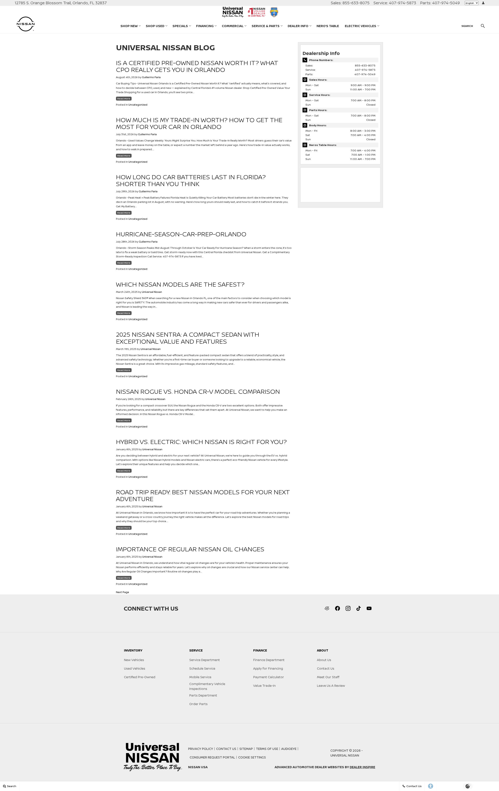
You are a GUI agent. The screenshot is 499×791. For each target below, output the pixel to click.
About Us (324, 660)
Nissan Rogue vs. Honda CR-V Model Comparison (198, 391)
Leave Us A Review (331, 685)
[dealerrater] (327, 608)
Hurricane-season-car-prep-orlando (181, 234)
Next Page (122, 592)
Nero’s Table (328, 26)
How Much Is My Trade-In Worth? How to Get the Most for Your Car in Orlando (199, 123)
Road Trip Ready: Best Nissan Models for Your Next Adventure (203, 495)
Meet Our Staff (328, 677)
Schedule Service (202, 668)
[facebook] (337, 608)
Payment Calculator (268, 677)
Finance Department (269, 660)
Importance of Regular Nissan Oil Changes (190, 549)
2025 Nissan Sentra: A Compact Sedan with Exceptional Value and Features (187, 337)
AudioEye (288, 749)
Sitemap (246, 749)
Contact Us (325, 668)
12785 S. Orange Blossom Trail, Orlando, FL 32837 (61, 2)
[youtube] (369, 608)
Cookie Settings (252, 757)
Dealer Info (298, 26)
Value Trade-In (264, 685)
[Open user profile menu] (483, 3)
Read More (123, 98)
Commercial (232, 27)
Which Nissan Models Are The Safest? (180, 284)
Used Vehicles (134, 668)
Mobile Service (200, 677)
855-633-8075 (365, 65)
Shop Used (155, 26)
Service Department (204, 660)
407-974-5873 (365, 70)
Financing (205, 26)
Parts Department (203, 695)
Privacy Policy (200, 749)
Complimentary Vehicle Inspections (207, 686)
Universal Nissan (152, 292)
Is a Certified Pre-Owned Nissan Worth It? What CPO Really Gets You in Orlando (197, 66)
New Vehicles (134, 660)
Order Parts (198, 704)
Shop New (129, 26)
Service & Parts (266, 26)
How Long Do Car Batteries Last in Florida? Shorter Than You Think (191, 180)
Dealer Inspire (362, 767)
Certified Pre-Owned (139, 677)
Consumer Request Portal (212, 757)
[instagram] (348, 608)
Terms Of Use (267, 749)
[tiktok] (358, 608)
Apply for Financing (268, 668)
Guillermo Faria (151, 77)
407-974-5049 (364, 74)
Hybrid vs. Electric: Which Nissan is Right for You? (201, 441)
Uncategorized (137, 104)
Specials (180, 26)
